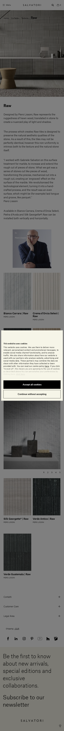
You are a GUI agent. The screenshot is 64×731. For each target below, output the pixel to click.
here (47, 366)
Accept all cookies (32, 384)
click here (20, 374)
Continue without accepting (32, 394)
